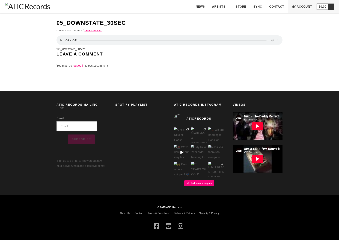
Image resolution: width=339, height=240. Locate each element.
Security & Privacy (209, 213)
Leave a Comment (93, 30)
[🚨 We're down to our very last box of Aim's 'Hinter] (181, 152)
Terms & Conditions (158, 213)
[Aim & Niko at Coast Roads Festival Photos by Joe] (181, 135)
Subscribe (81, 139)
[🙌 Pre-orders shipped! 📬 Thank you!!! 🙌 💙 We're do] (181, 169)
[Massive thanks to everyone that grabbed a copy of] (216, 152)
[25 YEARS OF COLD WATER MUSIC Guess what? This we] (199, 169)
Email (60, 118)
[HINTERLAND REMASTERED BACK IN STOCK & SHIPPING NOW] (216, 169)
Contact (139, 213)
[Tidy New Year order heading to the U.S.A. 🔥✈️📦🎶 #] (199, 152)
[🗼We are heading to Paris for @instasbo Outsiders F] (216, 135)
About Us (125, 213)
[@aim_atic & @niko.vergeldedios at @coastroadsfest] (199, 135)
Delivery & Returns (184, 213)
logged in (78, 65)
